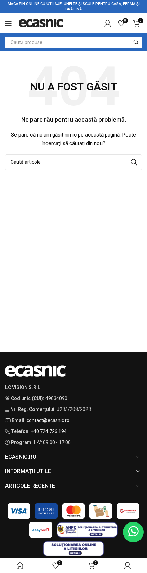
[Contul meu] (108, 23)
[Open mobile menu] (8, 23)
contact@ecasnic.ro (48, 420)
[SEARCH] (136, 42)
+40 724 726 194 (49, 431)
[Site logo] (41, 23)
